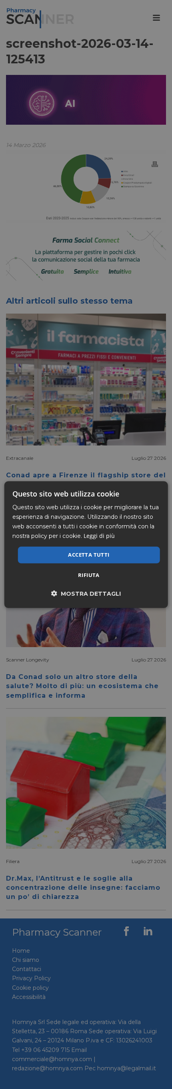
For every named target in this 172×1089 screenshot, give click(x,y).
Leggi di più (99, 536)
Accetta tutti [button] (88, 554)
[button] (86, 593)
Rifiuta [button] (89, 575)
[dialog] (86, 544)
